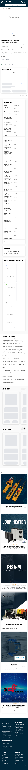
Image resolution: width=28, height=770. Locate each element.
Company (4, 754)
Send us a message (19, 757)
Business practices (6, 759)
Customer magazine (6, 756)
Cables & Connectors (19, 724)
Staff (16, 759)
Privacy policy (5, 762)
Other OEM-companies (19, 756)
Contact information (19, 754)
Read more (3, 56)
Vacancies (4, 760)
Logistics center (5, 757)
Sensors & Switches (19, 733)
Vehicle (16, 735)
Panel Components (19, 730)
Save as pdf (24, 95)
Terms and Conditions (19, 760)
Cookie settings (5, 763)
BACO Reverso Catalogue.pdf (12, 253)
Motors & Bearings (19, 727)
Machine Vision (18, 729)
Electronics (17, 726)
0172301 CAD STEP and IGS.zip (12, 251)
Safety (16, 732)
